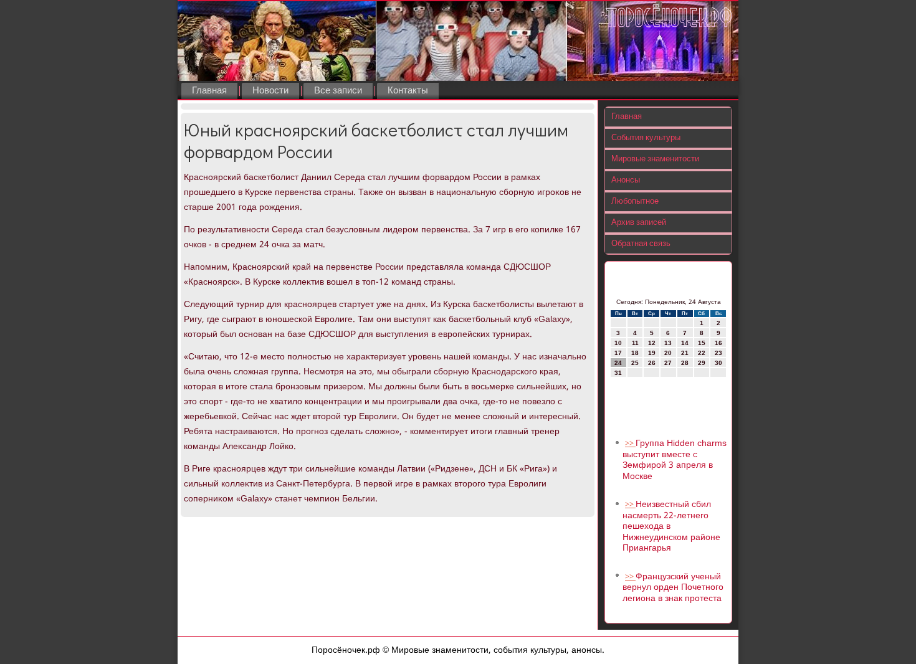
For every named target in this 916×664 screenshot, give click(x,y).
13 (668, 342)
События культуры (645, 138)
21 (685, 352)
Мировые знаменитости (655, 159)
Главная (209, 91)
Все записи (338, 91)
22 (701, 352)
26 (652, 362)
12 (652, 342)
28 (685, 362)
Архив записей (638, 223)
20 (668, 352)
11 (635, 342)
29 (701, 362)
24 (618, 362)
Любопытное (635, 201)
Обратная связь (640, 244)
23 (718, 352)
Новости (270, 91)
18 (635, 352)
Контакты (408, 91)
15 (701, 342)
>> (630, 444)
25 (635, 362)
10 (618, 342)
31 (618, 372)
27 (668, 362)
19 (652, 352)
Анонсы (625, 180)
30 (718, 362)
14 (685, 342)
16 (718, 342)
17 (618, 352)
